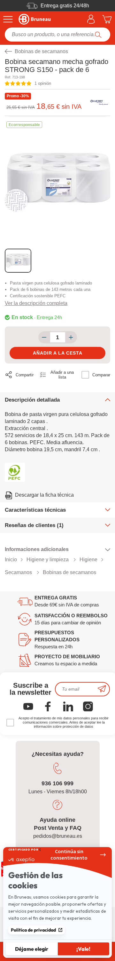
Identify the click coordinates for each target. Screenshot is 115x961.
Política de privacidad (33, 930)
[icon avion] (102, 689)
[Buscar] (98, 34)
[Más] (71, 337)
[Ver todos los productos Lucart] (99, 103)
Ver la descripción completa (36, 303)
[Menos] (44, 337)
